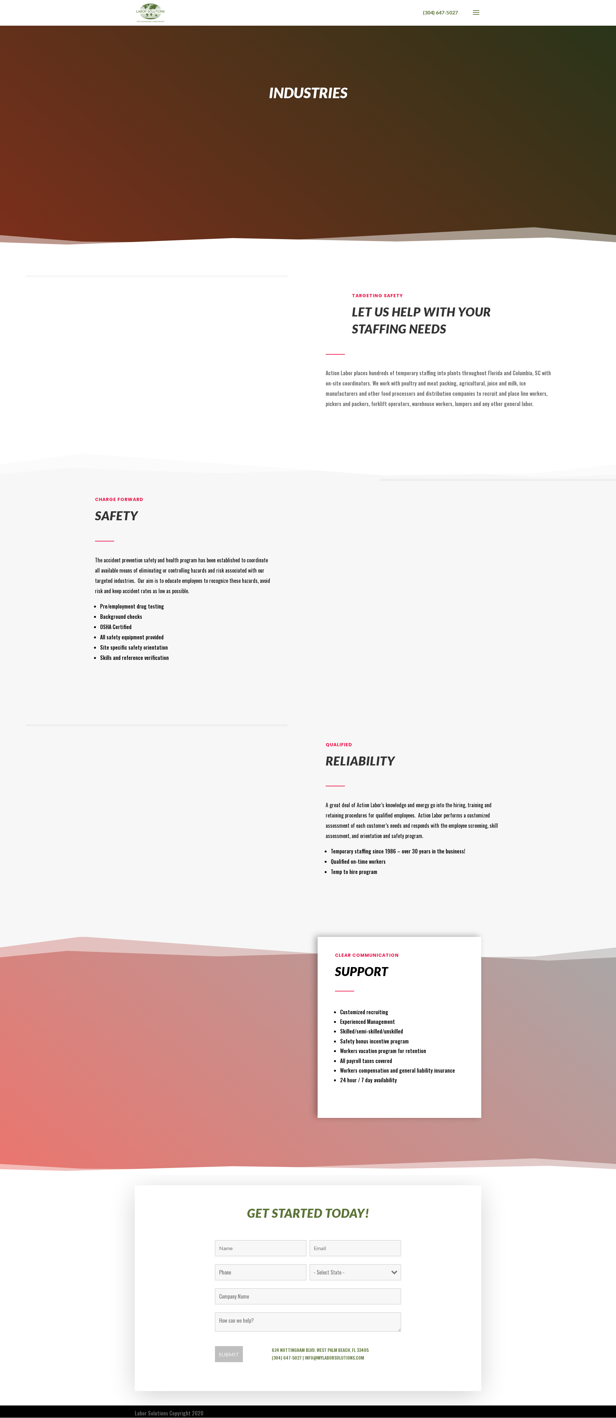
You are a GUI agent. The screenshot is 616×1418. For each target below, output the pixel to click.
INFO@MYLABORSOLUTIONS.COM (334, 1357)
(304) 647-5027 (287, 1357)
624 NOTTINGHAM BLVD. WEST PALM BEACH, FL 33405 (320, 1349)
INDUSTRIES (308, 92)
